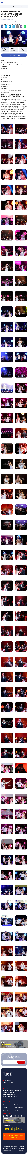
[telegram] (13, 26)
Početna (4, 6)
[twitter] (6, 26)
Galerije (12, 6)
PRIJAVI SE (20, 1062)
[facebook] (2, 26)
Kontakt (16, 1110)
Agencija (5, 1110)
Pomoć (16, 1105)
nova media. (21, 1149)
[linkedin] (10, 26)
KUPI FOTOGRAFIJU (15, 55)
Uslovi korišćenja (18, 1107)
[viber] (21, 26)
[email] (17, 26)
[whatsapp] (25, 26)
